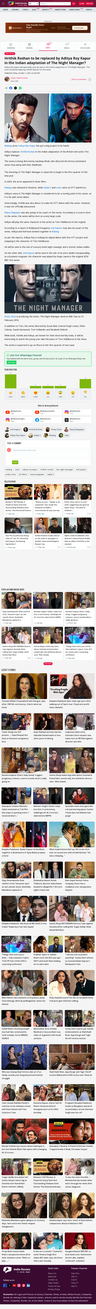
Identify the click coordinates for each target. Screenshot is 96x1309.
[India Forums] (17, 3)
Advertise (52, 1276)
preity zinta (11, 474)
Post (15, 462)
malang (9, 469)
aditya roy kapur (30, 469)
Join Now (11, 362)
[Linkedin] (28, 1285)
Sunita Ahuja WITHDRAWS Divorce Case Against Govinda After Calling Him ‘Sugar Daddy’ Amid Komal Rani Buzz (16, 650)
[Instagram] (19, 1285)
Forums (15, 9)
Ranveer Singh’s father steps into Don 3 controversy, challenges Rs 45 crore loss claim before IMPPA (48, 614)
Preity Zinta (10, 316)
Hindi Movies (9, 53)
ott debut (23, 474)
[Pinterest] (23, 1285)
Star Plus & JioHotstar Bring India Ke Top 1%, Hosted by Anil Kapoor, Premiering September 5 (17, 539)
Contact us (52, 1279)
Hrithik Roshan (27, 151)
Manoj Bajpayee (12, 212)
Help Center (53, 1283)
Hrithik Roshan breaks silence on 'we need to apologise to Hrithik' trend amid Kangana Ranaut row (47, 539)
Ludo (59, 187)
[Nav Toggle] (3, 4)
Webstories (74, 9)
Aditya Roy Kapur (27, 145)
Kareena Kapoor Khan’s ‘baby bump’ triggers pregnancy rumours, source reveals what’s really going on (78, 615)
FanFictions (60, 9)
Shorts (45, 9)
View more (48, 663)
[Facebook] (5, 1285)
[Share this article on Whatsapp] (20, 88)
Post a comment (79, 79)
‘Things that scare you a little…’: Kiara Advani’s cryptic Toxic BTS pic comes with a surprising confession (79, 650)
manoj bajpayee (37, 474)
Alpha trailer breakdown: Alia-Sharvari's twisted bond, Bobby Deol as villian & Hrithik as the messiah (77, 539)
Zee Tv (74, 1276)
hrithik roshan (47, 469)
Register (89, 4)
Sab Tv (74, 1286)
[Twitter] (9, 1285)
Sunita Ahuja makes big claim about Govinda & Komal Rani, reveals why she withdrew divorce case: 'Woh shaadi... (47, 650)
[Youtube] (14, 1285)
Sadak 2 (47, 187)
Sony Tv (74, 1283)
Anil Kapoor (56, 228)
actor (17, 469)
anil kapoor (81, 469)
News (5, 9)
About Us (52, 1273)
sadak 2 (50, 474)
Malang (8, 145)
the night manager (64, 469)
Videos (89, 9)
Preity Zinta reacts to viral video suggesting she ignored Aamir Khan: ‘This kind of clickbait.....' (77, 506)
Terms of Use (54, 1286)
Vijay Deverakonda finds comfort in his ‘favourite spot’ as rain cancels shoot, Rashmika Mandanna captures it (16, 615)
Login (82, 4)
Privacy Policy (54, 1289)
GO (74, 4)
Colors (74, 1279)
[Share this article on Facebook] (10, 88)
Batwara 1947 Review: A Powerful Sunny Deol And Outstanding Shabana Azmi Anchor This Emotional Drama (18, 506)
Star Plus (75, 1273)
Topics (25, 9)
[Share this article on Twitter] (15, 88)
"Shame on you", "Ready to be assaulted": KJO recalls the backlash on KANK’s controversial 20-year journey (47, 506)
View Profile (14, 81)
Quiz (34, 9)
